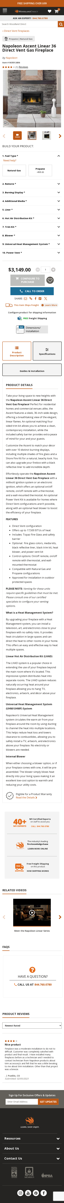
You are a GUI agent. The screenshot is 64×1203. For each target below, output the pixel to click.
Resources (12, 1138)
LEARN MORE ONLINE (38, 849)
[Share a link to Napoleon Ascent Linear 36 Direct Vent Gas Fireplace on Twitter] (45, 298)
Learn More (51, 305)
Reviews (23, 67)
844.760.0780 (43, 984)
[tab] (16, 351)
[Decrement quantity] (37, 269)
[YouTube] (28, 1193)
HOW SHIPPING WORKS (38, 871)
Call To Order (34, 291)
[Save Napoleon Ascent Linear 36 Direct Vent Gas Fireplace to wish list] (50, 280)
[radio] (14, 170)
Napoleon (11, 57)
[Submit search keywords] (61, 24)
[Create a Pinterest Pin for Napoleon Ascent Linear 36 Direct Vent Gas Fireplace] (40, 298)
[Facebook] (44, 1193)
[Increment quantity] (53, 269)
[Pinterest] (36, 1193)
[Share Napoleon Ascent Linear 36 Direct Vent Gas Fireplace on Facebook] (35, 298)
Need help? (9, 160)
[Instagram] (21, 1193)
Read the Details (25, 797)
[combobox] (32, 24)
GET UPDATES (48, 1101)
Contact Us (13, 1158)
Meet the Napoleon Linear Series (32, 930)
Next (60, 136)
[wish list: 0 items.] (49, 11)
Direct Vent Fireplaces (16, 31)
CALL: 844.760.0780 (40, 826)
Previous (3, 136)
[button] (25, 298)
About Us (11, 1148)
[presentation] (32, 135)
